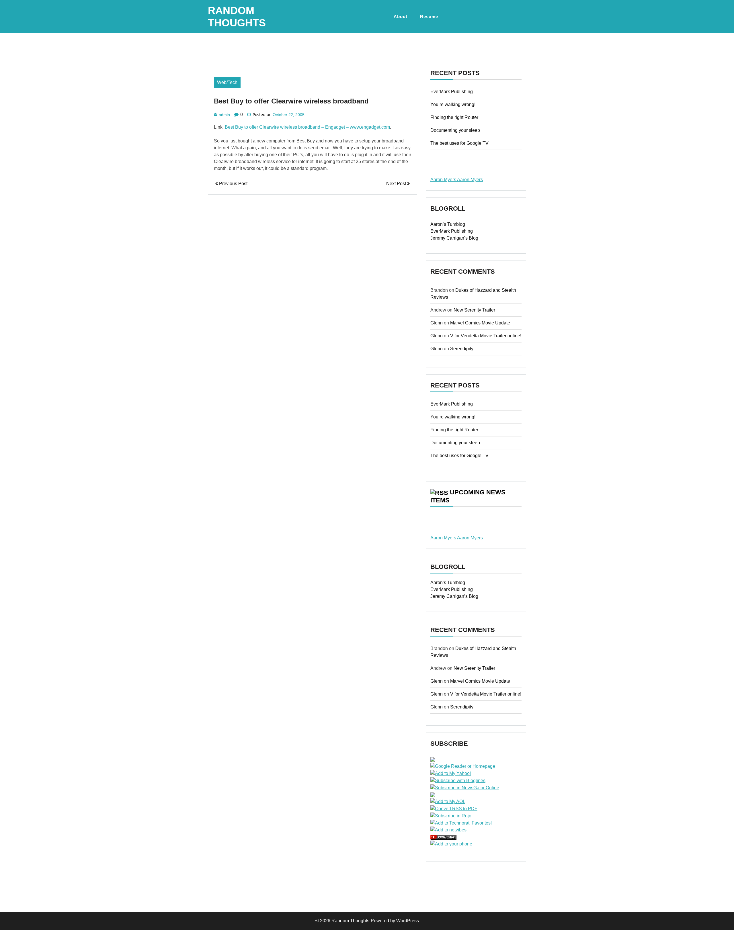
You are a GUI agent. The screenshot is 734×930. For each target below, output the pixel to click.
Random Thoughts (350, 920)
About (400, 16)
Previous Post (232, 183)
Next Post (396, 183)
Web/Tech (227, 82)
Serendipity (461, 348)
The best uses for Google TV (459, 143)
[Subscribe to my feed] (432, 759)
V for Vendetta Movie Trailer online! (485, 335)
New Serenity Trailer (474, 310)
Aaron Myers (443, 179)
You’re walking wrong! (452, 104)
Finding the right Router (454, 117)
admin (224, 114)
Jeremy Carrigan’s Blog (454, 238)
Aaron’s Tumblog (447, 224)
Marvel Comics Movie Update (480, 322)
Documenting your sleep (455, 130)
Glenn (436, 322)
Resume (429, 16)
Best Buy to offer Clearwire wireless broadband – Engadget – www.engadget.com (307, 127)
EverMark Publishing (451, 91)
